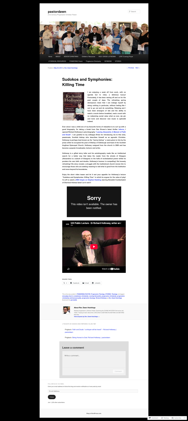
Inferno (121, 129)
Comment (118, 371)
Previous (130, 68)
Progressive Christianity (93, 61)
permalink (74, 300)
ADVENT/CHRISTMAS (71, 56)
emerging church (67, 296)
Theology (114, 294)
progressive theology (88, 298)
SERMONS (108, 61)
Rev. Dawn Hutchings (71, 68)
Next (138, 68)
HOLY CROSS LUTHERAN (107, 56)
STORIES (118, 61)
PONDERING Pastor (76, 61)
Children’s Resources (88, 56)
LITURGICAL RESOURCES (57, 61)
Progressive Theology (98, 294)
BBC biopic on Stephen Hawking (88, 180)
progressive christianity (109, 296)
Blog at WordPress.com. (94, 413)
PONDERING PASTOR (83, 294)
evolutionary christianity (80, 296)
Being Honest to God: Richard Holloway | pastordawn (91, 337)
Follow (52, 397)
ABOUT (58, 56)
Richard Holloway (101, 298)
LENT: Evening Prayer (126, 56)
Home (50, 56)
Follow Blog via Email (56, 384)
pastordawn (57, 11)
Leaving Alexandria (95, 296)
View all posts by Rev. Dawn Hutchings (86, 316)
